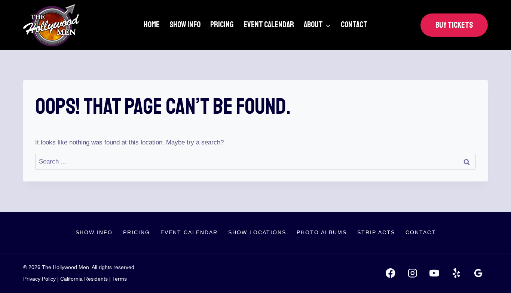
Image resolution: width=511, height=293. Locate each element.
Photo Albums (322, 232)
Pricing (221, 24)
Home (152, 24)
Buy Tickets (454, 25)
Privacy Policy (39, 279)
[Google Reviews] (478, 273)
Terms (119, 279)
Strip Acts (376, 232)
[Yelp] (456, 273)
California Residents (84, 279)
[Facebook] (390, 273)
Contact (354, 24)
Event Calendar (269, 24)
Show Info (185, 24)
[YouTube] (434, 273)
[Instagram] (412, 273)
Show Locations (257, 232)
